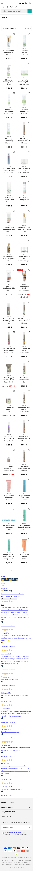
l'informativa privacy (17, 833)
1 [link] (11, 571)
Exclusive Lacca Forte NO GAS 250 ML (9, 169)
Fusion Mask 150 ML (24, 257)
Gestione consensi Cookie (16, 866)
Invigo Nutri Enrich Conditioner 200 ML (24, 555)
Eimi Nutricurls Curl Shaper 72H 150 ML (9, 320)
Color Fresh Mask (24, 287)
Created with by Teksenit (16, 867)
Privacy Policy (18, 864)
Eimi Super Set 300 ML (24, 349)
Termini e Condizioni (7, 864)
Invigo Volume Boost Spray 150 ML (9, 555)
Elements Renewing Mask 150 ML (24, 81)
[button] (2, 3)
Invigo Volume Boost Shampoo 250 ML (24, 526)
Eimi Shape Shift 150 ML (8, 408)
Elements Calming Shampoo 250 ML (24, 51)
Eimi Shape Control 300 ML (24, 467)
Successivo (13, 599)
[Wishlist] (11, 7)
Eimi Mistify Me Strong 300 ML (9, 349)
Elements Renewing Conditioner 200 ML (24, 110)
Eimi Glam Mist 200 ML (24, 408)
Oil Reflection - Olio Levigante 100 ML (9, 257)
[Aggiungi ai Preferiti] (14, 34)
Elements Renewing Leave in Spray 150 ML (8, 110)
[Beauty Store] (3, 6)
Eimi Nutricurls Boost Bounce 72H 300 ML (24, 320)
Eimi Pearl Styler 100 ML (24, 379)
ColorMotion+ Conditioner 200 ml (9, 228)
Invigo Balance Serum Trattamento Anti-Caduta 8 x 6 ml (9, 526)
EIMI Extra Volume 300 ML (24, 140)
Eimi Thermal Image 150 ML (9, 438)
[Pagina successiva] (21, 571)
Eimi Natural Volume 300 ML (24, 438)
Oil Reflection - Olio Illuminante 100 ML (24, 228)
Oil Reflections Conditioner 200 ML (9, 51)
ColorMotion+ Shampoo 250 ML (24, 199)
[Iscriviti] (29, 827)
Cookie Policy (27, 864)
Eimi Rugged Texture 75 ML (8, 379)
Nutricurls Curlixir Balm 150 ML (9, 199)
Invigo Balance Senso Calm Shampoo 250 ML (24, 497)
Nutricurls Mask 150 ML (24, 169)
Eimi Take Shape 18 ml (8, 467)
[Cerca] (29, 11)
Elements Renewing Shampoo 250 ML (9, 140)
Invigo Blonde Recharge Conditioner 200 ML (9, 497)
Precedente (5, 599)
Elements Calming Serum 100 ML (9, 81)
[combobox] (16, 11)
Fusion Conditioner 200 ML (9, 287)
